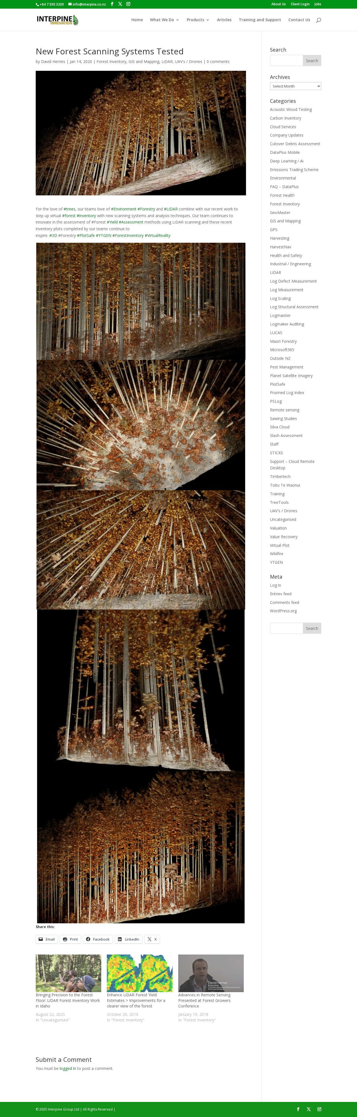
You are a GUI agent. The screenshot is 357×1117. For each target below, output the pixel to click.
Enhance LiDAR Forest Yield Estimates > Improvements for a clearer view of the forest (136, 1000)
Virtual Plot (280, 545)
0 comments (218, 61)
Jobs (318, 4)
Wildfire (276, 553)
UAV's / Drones (188, 61)
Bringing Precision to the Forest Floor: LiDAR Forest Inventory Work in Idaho (68, 1000)
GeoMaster (280, 212)
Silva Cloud (280, 426)
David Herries (53, 61)
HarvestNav (280, 246)
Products (195, 20)
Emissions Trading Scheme (294, 169)
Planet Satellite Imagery (291, 375)
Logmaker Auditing (287, 324)
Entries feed (280, 593)
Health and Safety (286, 255)
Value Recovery (284, 536)
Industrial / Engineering (290, 263)
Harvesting (279, 238)
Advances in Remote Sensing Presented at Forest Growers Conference (204, 1000)
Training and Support (260, 20)
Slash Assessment (286, 435)
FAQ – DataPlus (284, 186)
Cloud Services (283, 126)
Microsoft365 (282, 349)
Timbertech (280, 476)
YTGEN (276, 562)
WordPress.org (283, 610)
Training (277, 493)
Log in (275, 585)
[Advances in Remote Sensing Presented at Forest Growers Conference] (211, 973)
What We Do (162, 20)
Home (137, 20)
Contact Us (299, 20)
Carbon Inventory (285, 118)
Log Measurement (286, 289)
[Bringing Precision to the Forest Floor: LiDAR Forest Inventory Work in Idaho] (68, 973)
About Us (278, 4)
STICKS (276, 452)
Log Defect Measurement (293, 281)
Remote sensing (284, 409)
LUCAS (276, 332)
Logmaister (280, 315)
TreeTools (279, 502)
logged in (68, 1068)
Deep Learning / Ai (286, 161)
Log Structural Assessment (294, 306)
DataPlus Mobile (285, 152)
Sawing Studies (283, 418)
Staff (274, 444)
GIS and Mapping (144, 61)
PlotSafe (277, 384)
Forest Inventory (111, 61)
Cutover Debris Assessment (295, 143)
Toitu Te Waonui (285, 485)
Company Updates (286, 135)
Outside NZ (280, 358)
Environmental (283, 178)
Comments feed (284, 602)
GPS (274, 229)
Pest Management (286, 367)
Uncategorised (283, 519)
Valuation (278, 528)
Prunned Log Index (287, 392)
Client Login (300, 4)
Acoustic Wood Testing (291, 109)
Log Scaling (280, 298)
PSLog (276, 401)
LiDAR (167, 61)
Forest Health (282, 195)
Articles (224, 20)
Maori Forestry (283, 341)
